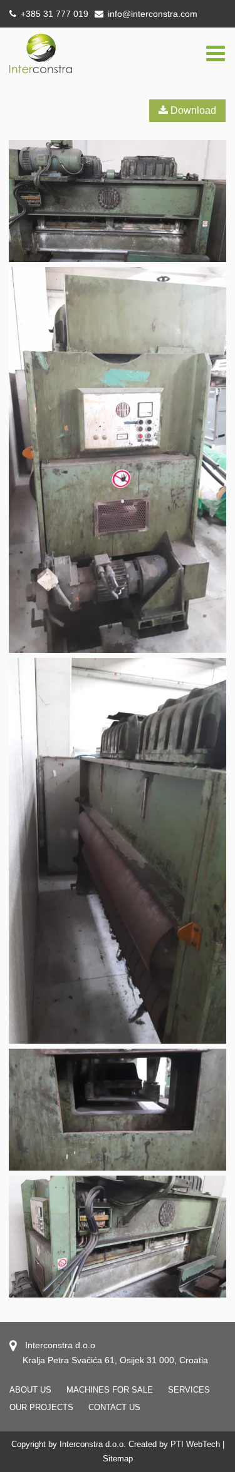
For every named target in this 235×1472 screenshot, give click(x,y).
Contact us (114, 1407)
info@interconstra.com (152, 14)
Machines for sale (109, 1389)
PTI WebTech (195, 1444)
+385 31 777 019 (53, 14)
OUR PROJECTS (41, 1407)
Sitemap (118, 1458)
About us (30, 1389)
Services (189, 1389)
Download (192, 110)
